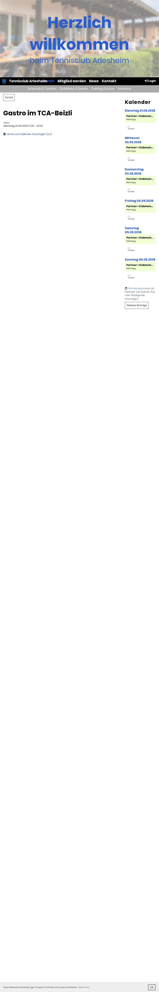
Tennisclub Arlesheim (28, 81)
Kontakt (109, 81)
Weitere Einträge (137, 305)
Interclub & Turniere (42, 89)
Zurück (9, 97)
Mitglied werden (72, 81)
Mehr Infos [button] (84, 987)
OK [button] (152, 987)
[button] (140, 123)
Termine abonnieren (139, 288)
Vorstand (124, 89)
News (94, 81)
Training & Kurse (102, 89)
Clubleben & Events (73, 89)
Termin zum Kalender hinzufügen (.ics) (29, 134)
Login (152, 81)
